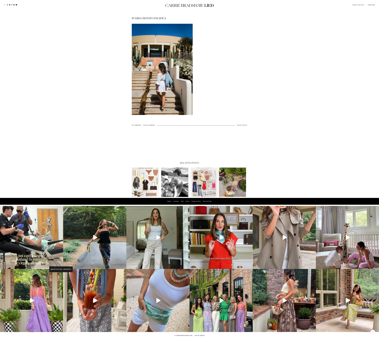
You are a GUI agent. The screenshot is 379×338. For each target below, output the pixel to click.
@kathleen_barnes (61, 269)
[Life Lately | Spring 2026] (232, 196)
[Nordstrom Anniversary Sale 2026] (145, 196)
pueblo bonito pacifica (149, 18)
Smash (202, 335)
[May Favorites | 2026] (204, 196)
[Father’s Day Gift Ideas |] (174, 196)
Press (187, 201)
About (169, 201)
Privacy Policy (196, 201)
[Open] (31, 237)
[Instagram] (124, 266)
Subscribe (371, 5)
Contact (176, 201)
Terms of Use (207, 201)
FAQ (182, 201)
